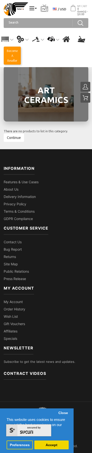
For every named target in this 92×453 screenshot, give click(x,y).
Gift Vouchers (14, 324)
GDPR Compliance (18, 219)
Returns (10, 257)
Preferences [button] (20, 445)
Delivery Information (20, 197)
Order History (14, 309)
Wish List (11, 316)
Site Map (11, 264)
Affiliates (10, 331)
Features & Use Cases (21, 182)
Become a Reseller (12, 56)
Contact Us (13, 242)
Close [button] (63, 413)
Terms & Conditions (19, 211)
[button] (7, 39)
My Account (13, 302)
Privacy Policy (15, 204)
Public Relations (16, 271)
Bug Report (13, 249)
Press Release (15, 279)
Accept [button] (51, 445)
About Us (11, 189)
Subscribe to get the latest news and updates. (39, 362)
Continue (14, 138)
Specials (10, 338)
